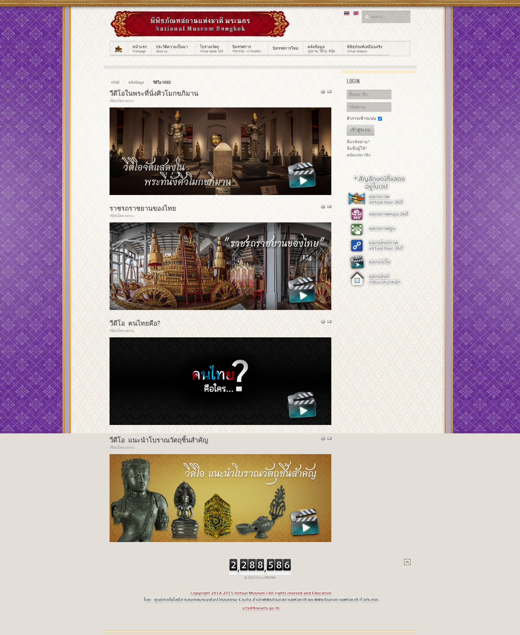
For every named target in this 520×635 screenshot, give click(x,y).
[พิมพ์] (322, 92)
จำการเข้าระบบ (361, 118)
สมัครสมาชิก (358, 155)
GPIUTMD (270, 577)
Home (115, 82)
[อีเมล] (329, 92)
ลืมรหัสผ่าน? (358, 141)
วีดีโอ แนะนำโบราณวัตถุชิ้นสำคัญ (159, 440)
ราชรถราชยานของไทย (143, 208)
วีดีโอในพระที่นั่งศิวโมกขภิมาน (154, 93)
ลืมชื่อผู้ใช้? (357, 148)
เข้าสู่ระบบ (360, 130)
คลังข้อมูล (136, 82)
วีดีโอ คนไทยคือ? (135, 323)
